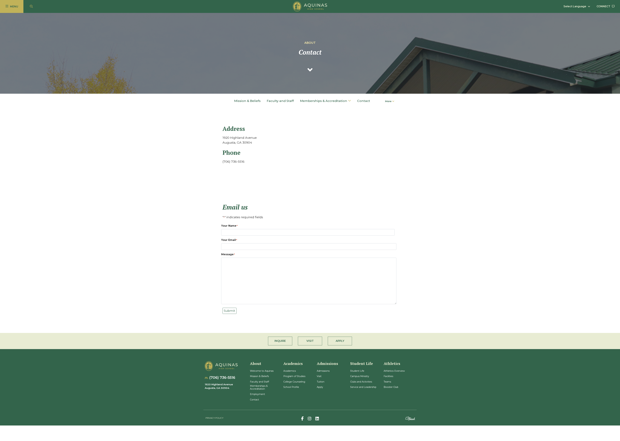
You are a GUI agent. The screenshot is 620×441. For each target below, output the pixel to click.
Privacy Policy (214, 418)
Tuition (320, 381)
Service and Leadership (363, 387)
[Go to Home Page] (310, 6)
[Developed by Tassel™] (410, 419)
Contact (363, 101)
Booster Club (391, 387)
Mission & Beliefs (247, 101)
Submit (229, 311)
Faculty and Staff (280, 101)
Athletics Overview (394, 371)
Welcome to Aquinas (262, 371)
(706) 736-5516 (222, 377)
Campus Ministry (359, 376)
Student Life (357, 371)
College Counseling (294, 381)
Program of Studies (294, 376)
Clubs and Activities (361, 381)
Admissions (323, 371)
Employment (257, 394)
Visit (319, 376)
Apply (320, 387)
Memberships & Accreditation (323, 101)
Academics (289, 371)
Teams (387, 381)
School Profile (291, 387)
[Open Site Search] (31, 6)
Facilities (388, 376)
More (388, 101)
